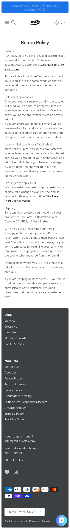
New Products (13, 332)
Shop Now (52, 5)
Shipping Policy (14, 414)
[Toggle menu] (7, 22)
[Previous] (6, 7)
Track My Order (14, 419)
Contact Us (11, 367)
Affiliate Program (15, 408)
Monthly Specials (15, 338)
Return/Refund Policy (18, 396)
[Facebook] (7, 472)
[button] (61, 520)
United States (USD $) (21, 512)
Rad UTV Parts (14, 344)
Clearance (10, 326)
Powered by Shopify (39, 521)
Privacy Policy (13, 390)
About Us (10, 372)
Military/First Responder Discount (25, 402)
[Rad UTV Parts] (35, 22)
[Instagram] (15, 472)
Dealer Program (14, 378)
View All (9, 321)
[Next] (63, 7)
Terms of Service (15, 384)
